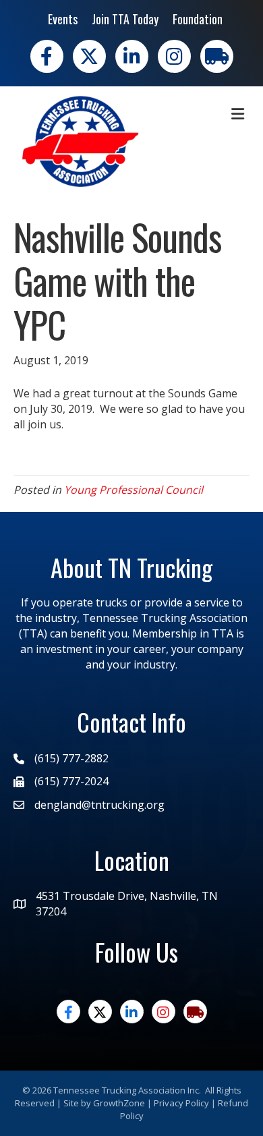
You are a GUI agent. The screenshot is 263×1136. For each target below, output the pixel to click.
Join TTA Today (125, 19)
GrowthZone (119, 1103)
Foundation (198, 19)
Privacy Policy (181, 1103)
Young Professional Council (133, 489)
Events (63, 19)
